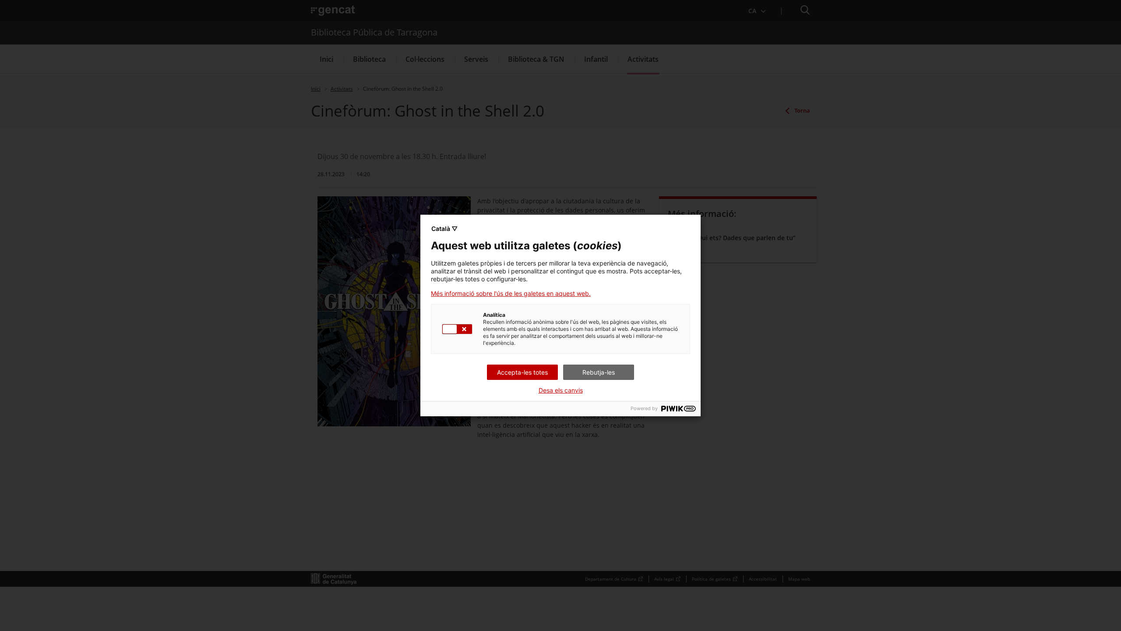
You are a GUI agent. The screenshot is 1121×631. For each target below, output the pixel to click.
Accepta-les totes (522, 372)
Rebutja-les (598, 372)
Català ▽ (444, 228)
